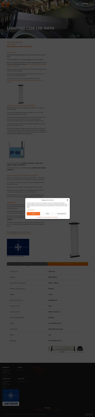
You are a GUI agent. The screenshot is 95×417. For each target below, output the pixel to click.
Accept (33, 213)
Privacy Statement (47, 217)
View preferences (61, 213)
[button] (67, 200)
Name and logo (55, 217)
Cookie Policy (40, 217)
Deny (47, 213)
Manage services (31, 209)
